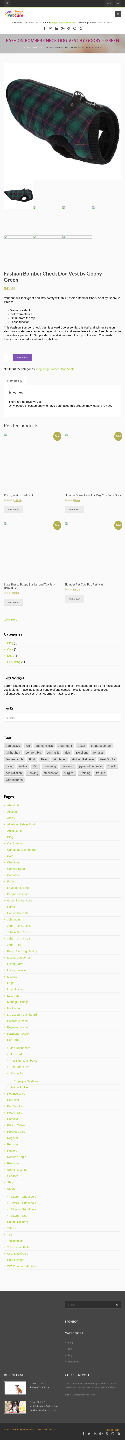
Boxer (81, 745)
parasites (68, 766)
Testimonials (15, 1241)
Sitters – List (18, 1215)
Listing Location (17, 970)
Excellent (82, 752)
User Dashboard (17, 1253)
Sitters (11, 1188)
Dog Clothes (51, 369)
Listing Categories (19, 957)
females (98, 752)
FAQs (10, 881)
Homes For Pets (17, 913)
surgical (69, 773)
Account (12, 811)
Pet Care (13, 1040)
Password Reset (17, 1021)
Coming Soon (16, 868)
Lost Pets (13, 995)
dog (67, 752)
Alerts (11, 818)
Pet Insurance (16, 1093)
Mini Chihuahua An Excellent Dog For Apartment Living (44, 1408)
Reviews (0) (15, 380)
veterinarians (14, 780)
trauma (100, 773)
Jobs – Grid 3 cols (19, 932)
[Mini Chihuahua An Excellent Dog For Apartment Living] (15, 1407)
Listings (12, 976)
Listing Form (15, 964)
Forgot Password (18, 894)
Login (10, 983)
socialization (14, 773)
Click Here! (11, 619)
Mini (35, 766)
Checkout (13, 862)
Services (12, 1176)
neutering (50, 766)
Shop (10, 1182)
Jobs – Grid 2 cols (19, 925)
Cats (10, 649)
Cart (10, 856)
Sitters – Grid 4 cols (23, 1209)
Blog (10, 643)
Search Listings (17, 1169)
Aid (28, 745)
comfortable (33, 752)
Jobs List (16, 1054)
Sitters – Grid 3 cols (23, 1203)
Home (11, 906)
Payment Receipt (18, 1033)
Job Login (13, 919)
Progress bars (16, 1131)
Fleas (44, 759)
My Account (14, 1008)
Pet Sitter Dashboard (24, 1060)
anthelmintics (44, 745)
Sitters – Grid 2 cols (23, 1196)
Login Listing (15, 989)
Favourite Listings (18, 887)
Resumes (13, 1163)
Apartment (65, 745)
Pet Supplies (15, 1106)
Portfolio (12, 1119)
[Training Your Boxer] (15, 1388)
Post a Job (17, 1073)
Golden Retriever (83, 759)
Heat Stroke (107, 759)
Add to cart (22, 357)
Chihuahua (13, 752)
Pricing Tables (16, 1125)
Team (10, 1234)
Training (85, 773)
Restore (12, 1150)
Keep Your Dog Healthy (22, 951)
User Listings (15, 1260)
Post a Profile (19, 1087)
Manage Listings (17, 1002)
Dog (39, 369)
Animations (14, 830)
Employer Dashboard (27, 1081)
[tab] (15, 381)
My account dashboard (22, 1014)
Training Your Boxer (40, 1387)
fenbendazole (14, 759)
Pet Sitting (14, 662)
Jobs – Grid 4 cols (19, 938)
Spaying (33, 773)
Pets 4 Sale (14, 1112)
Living (10, 766)
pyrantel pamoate (90, 766)
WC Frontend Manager (22, 1266)
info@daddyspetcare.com (63, 22)
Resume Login (16, 1157)
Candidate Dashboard (21, 849)
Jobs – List (14, 945)
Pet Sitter (13, 1100)
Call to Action (15, 843)
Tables (11, 1228)
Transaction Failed (19, 1247)
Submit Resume (17, 1221)
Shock (112, 766)
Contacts (13, 875)
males (23, 766)
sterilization (51, 773)
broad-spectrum (101, 745)
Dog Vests (67, 369)
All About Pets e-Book (21, 824)
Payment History (18, 1027)
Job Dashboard (20, 1048)
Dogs (10, 655)
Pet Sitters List (19, 1067)
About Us (13, 805)
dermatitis (53, 752)
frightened (59, 759)
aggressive (13, 745)
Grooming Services (19, 900)
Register (12, 1138)
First (32, 759)
